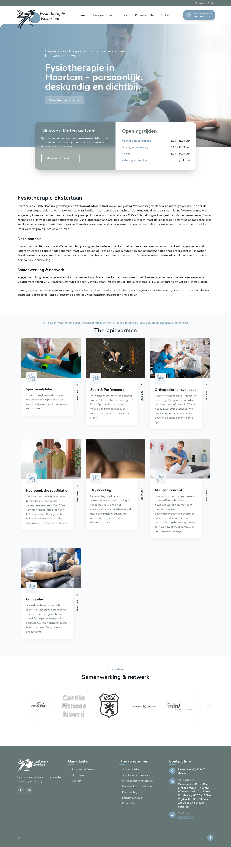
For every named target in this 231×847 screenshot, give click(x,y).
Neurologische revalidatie (137, 786)
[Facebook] (208, 3)
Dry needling (129, 792)
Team (125, 15)
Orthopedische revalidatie (137, 780)
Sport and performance (136, 775)
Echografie (128, 803)
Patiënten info (144, 15)
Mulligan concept (132, 797)
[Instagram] (212, 3)
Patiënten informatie (84, 769)
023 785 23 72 (186, 817)
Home (81, 15)
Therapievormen (102, 15)
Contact (165, 15)
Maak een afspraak (60, 158)
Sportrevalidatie (131, 769)
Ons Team (78, 775)
